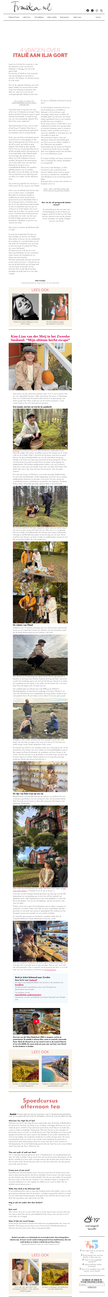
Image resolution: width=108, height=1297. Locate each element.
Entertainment (64, 17)
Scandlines (19, 985)
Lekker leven (26, 17)
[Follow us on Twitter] (98, 10)
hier (22, 69)
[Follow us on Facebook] (88, 10)
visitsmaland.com (50, 970)
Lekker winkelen (52, 17)
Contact (98, 17)
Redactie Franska (14, 17)
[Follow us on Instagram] (93, 10)
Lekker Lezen (77, 17)
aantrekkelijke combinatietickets (28, 995)
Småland (16, 450)
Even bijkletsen (39, 17)
